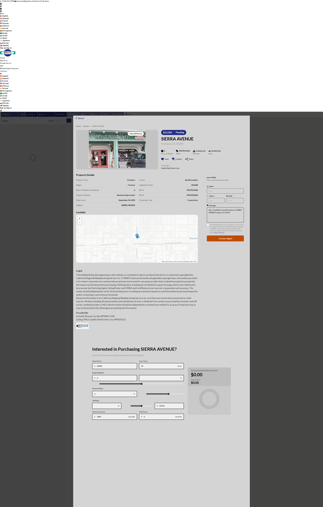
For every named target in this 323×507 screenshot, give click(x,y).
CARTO (194, 261)
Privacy (221, 233)
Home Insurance (98, 412)
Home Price (96, 361)
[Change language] (2, 13)
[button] (137, 236)
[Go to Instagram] (1, 6)
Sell (1, 66)
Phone (212, 196)
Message (212, 205)
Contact (3, 71)
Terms (216, 233)
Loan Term (143, 361)
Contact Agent (225, 238)
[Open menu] (1, 110)
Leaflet (166, 261)
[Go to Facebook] (1, 4)
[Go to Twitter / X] (1, 9)
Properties (4, 63)
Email (230, 196)
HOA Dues (143, 412)
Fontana (86, 126)
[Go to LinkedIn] (1, 11)
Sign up (3, 48)
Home (78, 126)
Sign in (9, 48)
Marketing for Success (9, 68)
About (2, 60)
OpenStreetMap (176, 261)
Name (211, 186)
